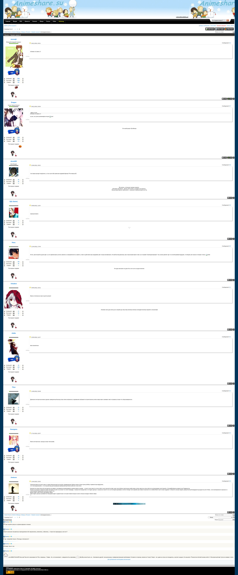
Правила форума (221, 25)
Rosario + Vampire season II (33, 32)
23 (230, 391)
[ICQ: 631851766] (229, 158)
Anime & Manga (16, 32)
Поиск (228, 25)
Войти (6, 25)
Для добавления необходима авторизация (119, 559)
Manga (23, 32)
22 (230, 337)
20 (230, 246)
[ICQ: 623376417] (229, 99)
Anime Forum (7, 32)
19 (230, 205)
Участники (213, 25)
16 (230, 43)
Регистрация (12, 25)
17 (230, 106)
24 (230, 433)
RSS (232, 25)
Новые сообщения (204, 25)
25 (230, 481)
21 (230, 287)
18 (230, 165)
